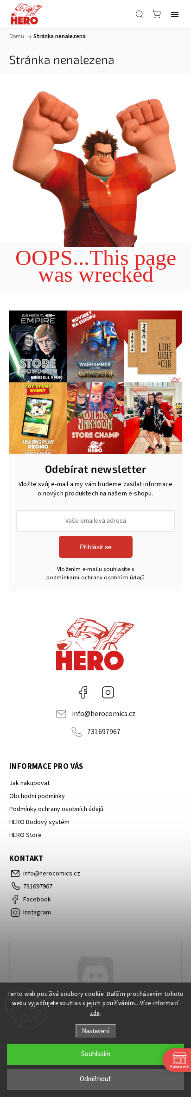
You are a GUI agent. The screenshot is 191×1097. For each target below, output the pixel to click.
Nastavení (95, 1030)
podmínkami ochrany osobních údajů (95, 577)
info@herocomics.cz (103, 714)
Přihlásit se (96, 547)
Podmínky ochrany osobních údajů (56, 809)
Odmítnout (95, 1079)
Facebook (83, 692)
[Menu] (175, 14)
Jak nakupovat (29, 783)
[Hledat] (139, 14)
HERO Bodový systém (39, 822)
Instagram (108, 692)
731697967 (104, 732)
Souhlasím (95, 1054)
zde (95, 1013)
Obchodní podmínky (37, 796)
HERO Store (25, 835)
